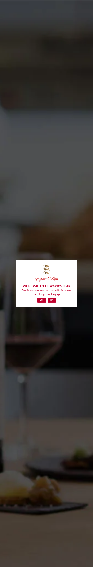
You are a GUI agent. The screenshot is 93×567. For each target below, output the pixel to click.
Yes (41, 300)
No (51, 300)
